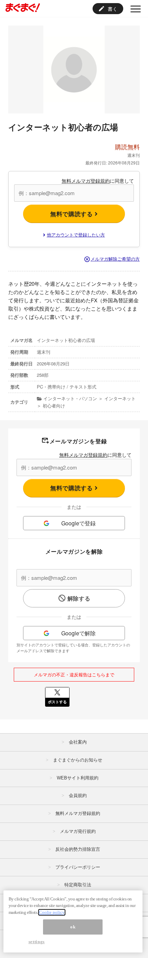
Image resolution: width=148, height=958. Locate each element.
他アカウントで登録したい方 (76, 234)
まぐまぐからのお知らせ (77, 760)
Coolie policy (52, 912)
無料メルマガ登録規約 (86, 180)
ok (72, 926)
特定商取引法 (77, 884)
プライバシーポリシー (77, 867)
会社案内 (78, 742)
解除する (79, 598)
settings (37, 941)
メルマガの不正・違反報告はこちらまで (74, 674)
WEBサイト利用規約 (77, 777)
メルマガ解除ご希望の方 (115, 258)
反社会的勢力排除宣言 (77, 849)
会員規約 (78, 795)
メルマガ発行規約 (78, 831)
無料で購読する (72, 214)
